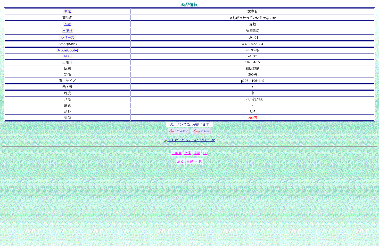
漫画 (197, 153)
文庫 (187, 153)
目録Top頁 (194, 161)
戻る (180, 161)
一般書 (177, 153)
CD (205, 153)
